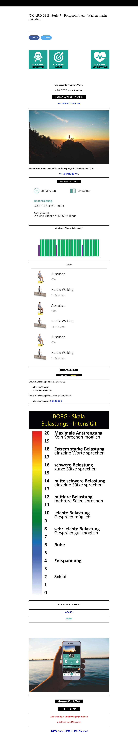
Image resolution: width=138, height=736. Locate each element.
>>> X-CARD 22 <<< (68, 174)
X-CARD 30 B (56, 401)
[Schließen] (3, 3)
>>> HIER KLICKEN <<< (69, 103)
